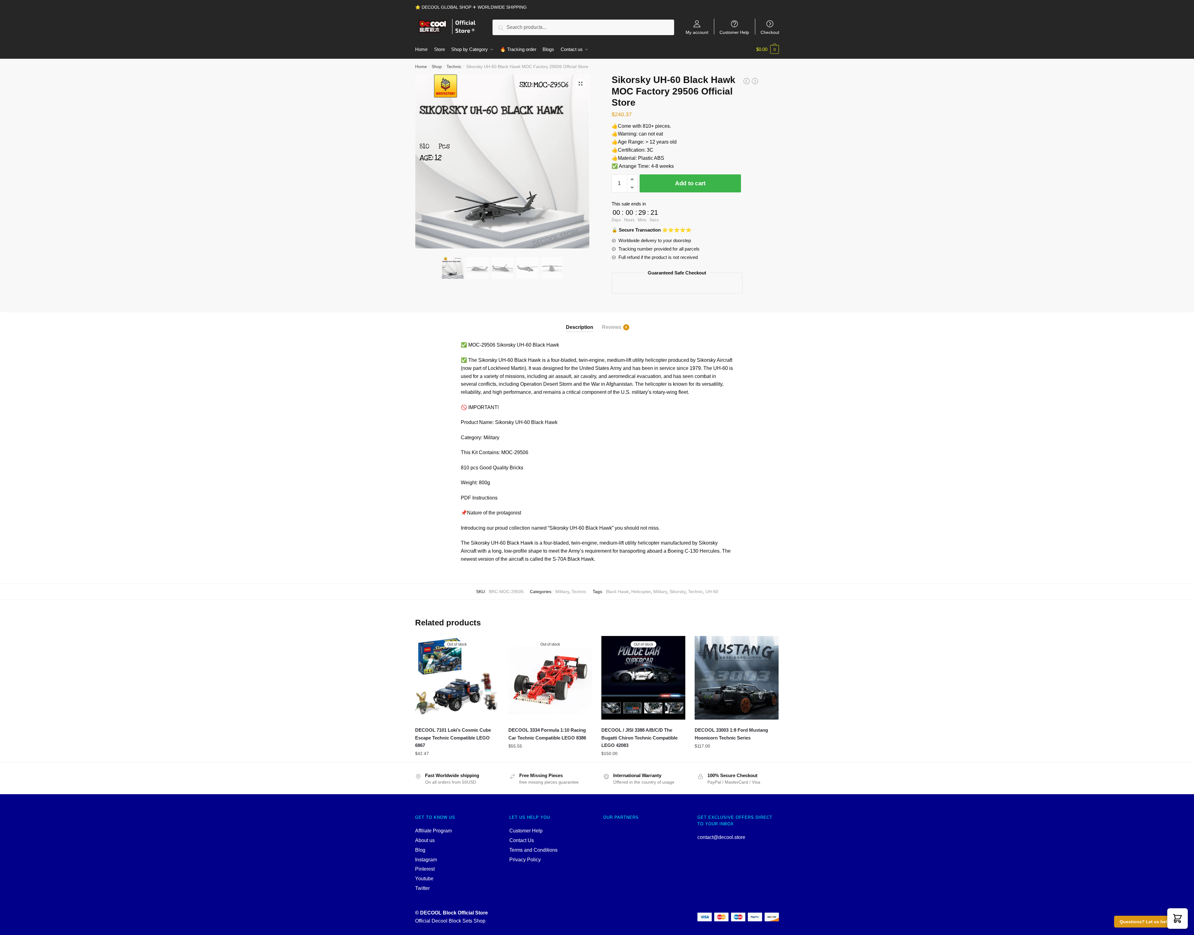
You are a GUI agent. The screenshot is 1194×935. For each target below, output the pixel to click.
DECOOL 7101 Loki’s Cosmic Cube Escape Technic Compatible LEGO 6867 (453, 737)
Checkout (770, 32)
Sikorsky (677, 591)
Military (562, 591)
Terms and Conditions (533, 850)
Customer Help (734, 32)
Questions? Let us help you (1149, 921)
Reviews (611, 327)
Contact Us (521, 840)
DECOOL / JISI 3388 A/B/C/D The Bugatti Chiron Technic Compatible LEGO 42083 (639, 737)
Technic (454, 66)
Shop (437, 66)
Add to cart (690, 183)
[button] (1177, 918)
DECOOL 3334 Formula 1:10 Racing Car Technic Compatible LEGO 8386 (547, 733)
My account (697, 32)
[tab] (579, 322)
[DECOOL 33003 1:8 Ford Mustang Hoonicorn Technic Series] (737, 678)
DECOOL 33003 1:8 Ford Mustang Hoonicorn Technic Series (731, 733)
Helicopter (641, 591)
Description (579, 327)
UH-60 (712, 591)
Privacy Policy (525, 859)
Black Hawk (617, 591)
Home (421, 66)
